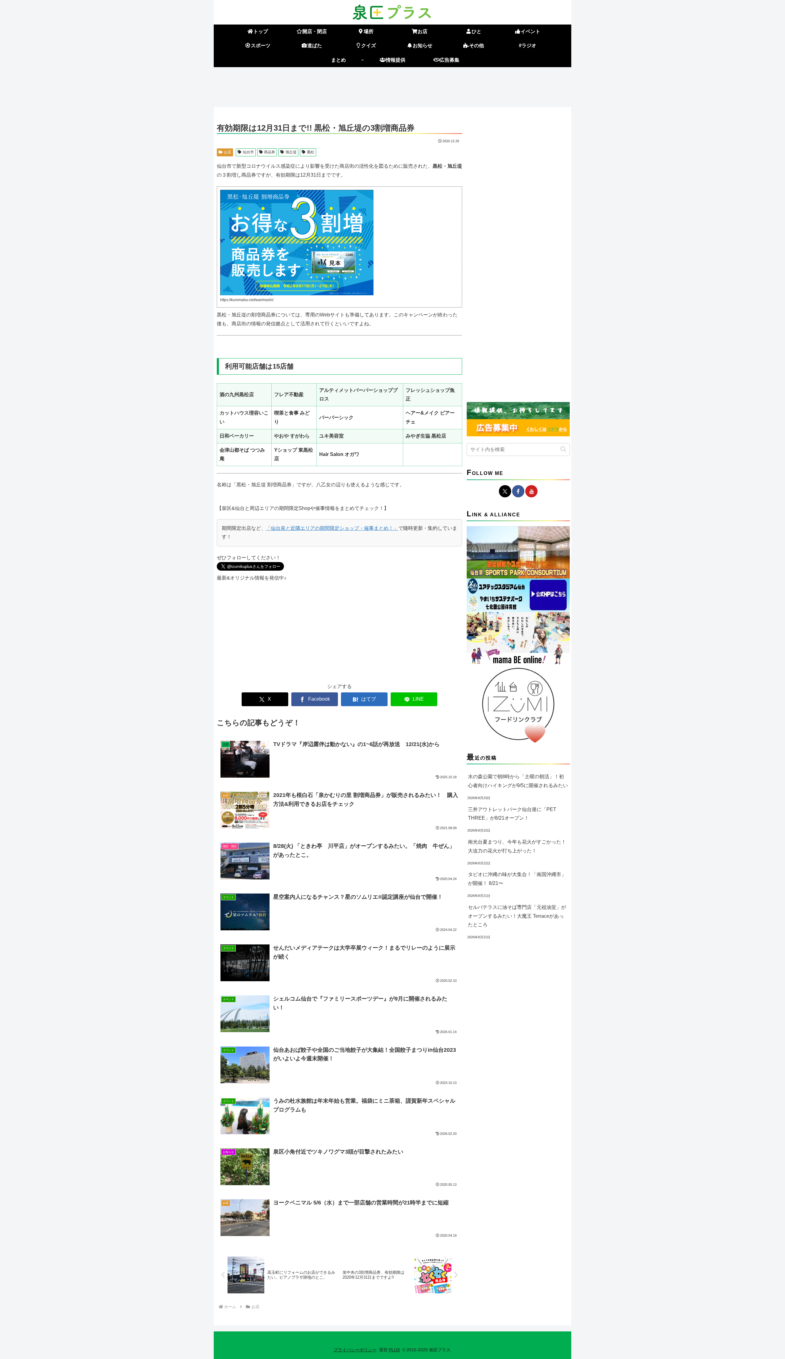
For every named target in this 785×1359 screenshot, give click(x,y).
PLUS (394, 1349)
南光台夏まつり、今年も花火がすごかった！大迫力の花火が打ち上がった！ (517, 846)
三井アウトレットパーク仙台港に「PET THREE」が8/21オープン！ (512, 814)
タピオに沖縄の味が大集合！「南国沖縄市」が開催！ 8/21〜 (517, 879)
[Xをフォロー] (505, 491)
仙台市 (248, 152)
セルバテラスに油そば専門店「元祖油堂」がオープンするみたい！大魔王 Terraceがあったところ (517, 916)
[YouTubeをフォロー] (531, 491)
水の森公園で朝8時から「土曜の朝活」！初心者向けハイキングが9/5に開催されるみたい (518, 781)
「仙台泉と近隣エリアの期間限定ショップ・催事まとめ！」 (332, 528)
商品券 (269, 152)
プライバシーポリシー (355, 1349)
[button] (563, 449)
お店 (227, 152)
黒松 (310, 152)
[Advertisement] (392, 86)
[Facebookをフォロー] (518, 491)
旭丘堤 (291, 152)
